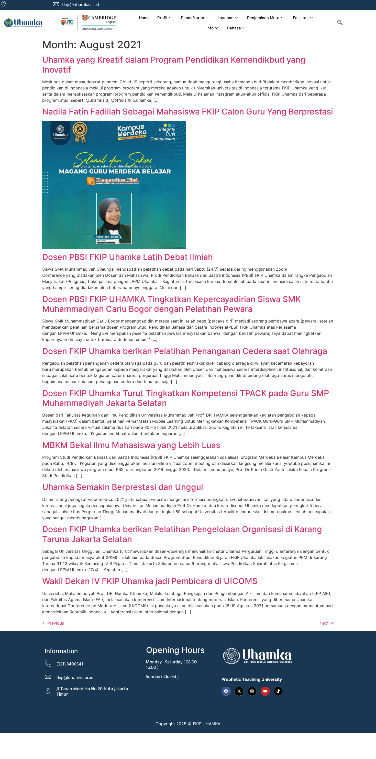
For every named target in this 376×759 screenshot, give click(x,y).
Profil (162, 17)
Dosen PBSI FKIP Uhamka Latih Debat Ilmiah (127, 257)
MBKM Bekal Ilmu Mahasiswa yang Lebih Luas (131, 445)
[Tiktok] (278, 691)
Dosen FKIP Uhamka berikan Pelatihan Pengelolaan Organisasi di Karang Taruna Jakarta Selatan (182, 534)
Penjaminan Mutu (263, 17)
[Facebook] (226, 691)
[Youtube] (265, 691)
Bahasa (234, 28)
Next (326, 623)
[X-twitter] (239, 691)
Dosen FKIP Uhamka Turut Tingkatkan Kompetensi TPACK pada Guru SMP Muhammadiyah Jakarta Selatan (185, 398)
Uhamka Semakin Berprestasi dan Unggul (122, 487)
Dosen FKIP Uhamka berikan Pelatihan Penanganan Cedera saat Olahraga (184, 351)
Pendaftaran (192, 17)
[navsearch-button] (340, 23)
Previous (53, 623)
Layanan (226, 17)
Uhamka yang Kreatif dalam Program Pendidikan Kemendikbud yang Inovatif (173, 64)
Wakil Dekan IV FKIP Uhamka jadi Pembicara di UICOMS (150, 581)
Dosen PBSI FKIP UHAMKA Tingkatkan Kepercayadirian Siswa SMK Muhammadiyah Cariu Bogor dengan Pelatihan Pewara (171, 304)
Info (210, 28)
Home (144, 17)
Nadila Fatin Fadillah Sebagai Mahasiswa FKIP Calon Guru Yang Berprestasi (187, 112)
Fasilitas (300, 17)
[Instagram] (252, 691)
